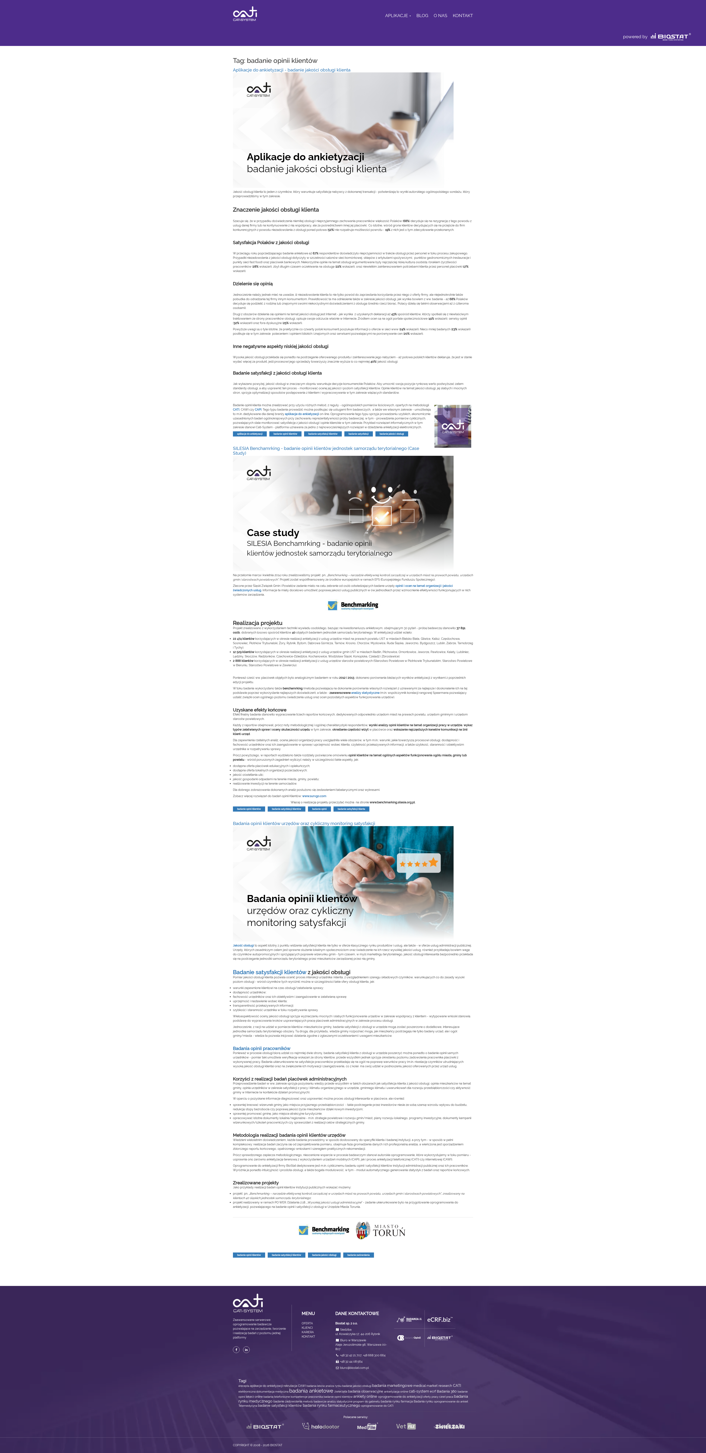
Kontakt (463, 15)
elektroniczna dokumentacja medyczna (263, 1391)
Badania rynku (424, 1401)
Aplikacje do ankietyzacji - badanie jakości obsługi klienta (291, 70)
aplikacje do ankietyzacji (302, 414)
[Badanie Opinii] (409, 1337)
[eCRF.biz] (440, 1319)
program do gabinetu (367, 1401)
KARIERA (308, 1332)
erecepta (244, 1385)
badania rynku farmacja (397, 1401)
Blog (422, 15)
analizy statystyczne (365, 693)
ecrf (433, 1391)
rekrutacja (291, 1386)
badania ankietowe (311, 1391)
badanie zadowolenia (358, 1255)
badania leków (316, 1385)
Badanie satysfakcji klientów (269, 972)
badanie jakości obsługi (392, 434)
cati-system (419, 1391)
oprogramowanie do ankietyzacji (400, 1396)
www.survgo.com (314, 796)
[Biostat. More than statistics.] (440, 1338)
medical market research (433, 1386)
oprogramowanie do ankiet (451, 1401)
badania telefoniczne (277, 1396)
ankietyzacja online (396, 1391)
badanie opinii (319, 809)
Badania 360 (447, 1391)
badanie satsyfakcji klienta (351, 809)
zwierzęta (341, 1391)
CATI (457, 1386)
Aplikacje (397, 15)
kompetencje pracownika (307, 1396)
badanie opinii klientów (285, 434)
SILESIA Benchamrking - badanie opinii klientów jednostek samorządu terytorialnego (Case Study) (326, 451)
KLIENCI (307, 1327)
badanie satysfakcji (359, 434)
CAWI (302, 1386)
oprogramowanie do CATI (377, 1405)
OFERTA (307, 1323)
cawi (442, 1396)
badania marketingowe (392, 1385)
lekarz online (254, 1396)
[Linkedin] (246, 1349)
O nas (440, 15)
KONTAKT (308, 1336)
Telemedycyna (248, 1405)
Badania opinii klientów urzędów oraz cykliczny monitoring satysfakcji (304, 823)
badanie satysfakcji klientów (323, 434)
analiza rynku (334, 1385)
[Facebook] (236, 1349)
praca (450, 1396)
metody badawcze (315, 1401)
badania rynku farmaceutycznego (332, 1405)
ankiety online (365, 1396)
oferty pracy (431, 1396)
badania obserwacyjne (366, 1391)
